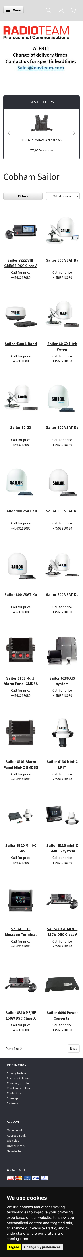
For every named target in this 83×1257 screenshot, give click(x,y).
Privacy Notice (16, 1073)
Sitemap (12, 1098)
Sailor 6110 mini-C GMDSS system (62, 848)
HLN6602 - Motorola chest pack (41, 140)
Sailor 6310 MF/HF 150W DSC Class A (21, 1015)
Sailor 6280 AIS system (62, 681)
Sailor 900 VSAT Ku (20, 511)
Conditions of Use (19, 1088)
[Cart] (74, 10)
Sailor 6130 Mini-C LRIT (62, 764)
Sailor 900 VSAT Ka (62, 427)
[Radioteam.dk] (36, 31)
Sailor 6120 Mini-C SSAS (20, 848)
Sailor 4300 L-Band (21, 343)
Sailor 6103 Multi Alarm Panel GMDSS (21, 681)
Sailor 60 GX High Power (62, 346)
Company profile (18, 1083)
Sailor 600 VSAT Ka (62, 260)
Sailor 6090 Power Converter (62, 1015)
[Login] (61, 10)
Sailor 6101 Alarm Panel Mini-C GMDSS (21, 764)
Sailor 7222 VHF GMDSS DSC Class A (20, 263)
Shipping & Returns (19, 1078)
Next (73, 1048)
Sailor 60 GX (20, 427)
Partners (12, 1103)
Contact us (14, 1093)
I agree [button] (14, 1247)
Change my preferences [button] (42, 1247)
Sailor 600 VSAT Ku (62, 594)
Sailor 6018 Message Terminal (21, 932)
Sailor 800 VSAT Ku (62, 511)
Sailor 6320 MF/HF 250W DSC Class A (62, 932)
